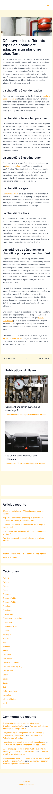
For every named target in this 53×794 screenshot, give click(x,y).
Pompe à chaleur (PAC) (12, 667)
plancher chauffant (13, 166)
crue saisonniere (27, 554)
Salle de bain (8, 671)
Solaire (5, 679)
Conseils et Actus (10, 626)
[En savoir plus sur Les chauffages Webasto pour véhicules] (26, 436)
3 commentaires (11, 414)
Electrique (7, 634)
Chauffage (23, 414)
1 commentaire (11, 463)
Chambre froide (9, 598)
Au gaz (6, 586)
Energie (6, 638)
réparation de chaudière (12, 338)
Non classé (7, 659)
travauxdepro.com (10, 557)
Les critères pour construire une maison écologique (24, 742)
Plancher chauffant (10, 663)
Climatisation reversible (12, 618)
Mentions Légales (26, 784)
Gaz (4, 642)
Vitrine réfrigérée (9, 699)
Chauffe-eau (8, 614)
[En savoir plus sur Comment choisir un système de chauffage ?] (26, 389)
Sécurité (6, 675)
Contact (26, 781)
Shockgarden (40, 554)
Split (4, 687)
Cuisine (6, 630)
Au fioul (6, 582)
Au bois (6, 578)
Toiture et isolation (10, 691)
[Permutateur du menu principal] (48, 5)
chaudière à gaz (11, 194)
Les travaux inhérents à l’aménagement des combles (25, 745)
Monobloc (7, 655)
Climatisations (9, 622)
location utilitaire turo (11, 554)
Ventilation (7, 695)
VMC (5, 703)
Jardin (5, 650)
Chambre (6, 594)
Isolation (6, 646)
